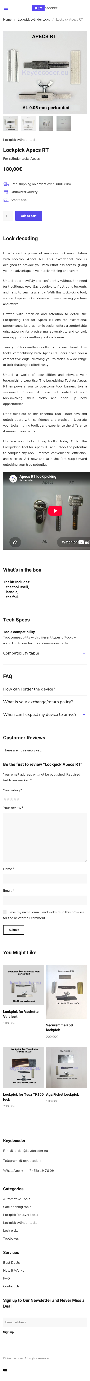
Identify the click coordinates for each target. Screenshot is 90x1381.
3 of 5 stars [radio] (11, 799)
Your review (13, 808)
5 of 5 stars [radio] (18, 799)
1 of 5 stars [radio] (4, 799)
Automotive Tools (16, 1199)
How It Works (13, 1270)
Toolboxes (11, 1238)
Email (8, 890)
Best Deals (11, 1262)
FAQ (6, 1278)
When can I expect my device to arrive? (39, 714)
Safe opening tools (17, 1207)
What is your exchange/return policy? (38, 702)
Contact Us (11, 1286)
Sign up (8, 1332)
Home (7, 19)
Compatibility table (21, 653)
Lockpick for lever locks (20, 1215)
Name (8, 869)
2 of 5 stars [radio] (8, 799)
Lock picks (10, 1230)
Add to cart (28, 216)
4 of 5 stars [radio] (15, 799)
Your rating (12, 790)
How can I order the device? (29, 689)
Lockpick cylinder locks (34, 19)
